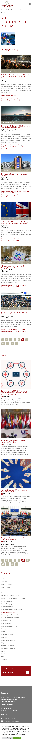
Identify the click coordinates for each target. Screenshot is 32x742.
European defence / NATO (9, 626)
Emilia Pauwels (17, 130)
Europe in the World (7, 101)
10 (3, 344)
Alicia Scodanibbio (8, 270)
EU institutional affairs (8, 97)
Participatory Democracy (8, 648)
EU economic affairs (15, 145)
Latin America (5, 637)
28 (12, 564)
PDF (4, 71)
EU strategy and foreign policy (10, 99)
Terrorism (4, 659)
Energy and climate (7, 601)
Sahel (3, 654)
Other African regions (7, 645)
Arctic (3, 579)
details (20, 71)
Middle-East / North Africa (9, 640)
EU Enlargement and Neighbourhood (12, 609)
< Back (4, 12)
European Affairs (20, 147)
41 (12, 344)
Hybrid (3, 631)
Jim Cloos (6, 226)
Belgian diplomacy (6, 584)
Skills (2, 656)
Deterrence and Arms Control (10, 595)
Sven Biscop (6, 178)
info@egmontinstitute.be (11, 721)
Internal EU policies (19, 101)
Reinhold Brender (8, 80)
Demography (5, 145)
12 (3, 564)
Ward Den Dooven (8, 316)
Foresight (4, 629)
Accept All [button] (17, 738)
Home (3, 10)
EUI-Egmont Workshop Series (10, 617)
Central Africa (5, 587)
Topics (8, 10)
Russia (3, 651)
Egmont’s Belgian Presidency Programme (13, 329)
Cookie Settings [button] (7, 738)
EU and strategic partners (8, 95)
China (3, 590)
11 (28, 560)
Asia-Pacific (4, 581)
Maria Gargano (8, 130)
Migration (4, 643)
